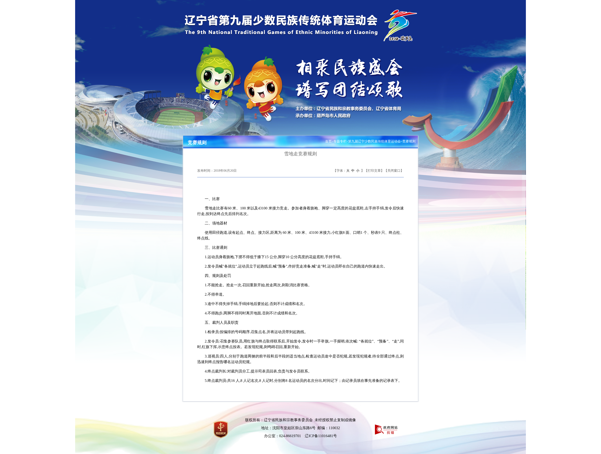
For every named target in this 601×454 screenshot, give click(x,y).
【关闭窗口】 (394, 170)
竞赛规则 (197, 142)
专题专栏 (340, 141)
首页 (328, 141)
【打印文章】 (374, 170)
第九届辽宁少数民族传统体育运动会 (374, 141)
